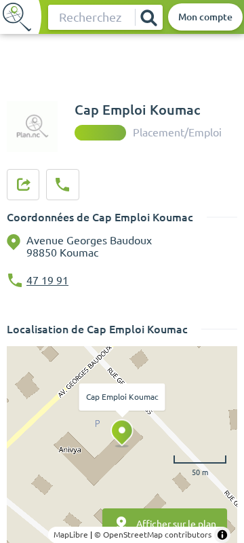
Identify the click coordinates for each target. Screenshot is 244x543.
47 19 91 (47, 280)
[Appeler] (62, 184)
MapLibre (71, 534)
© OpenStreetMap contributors (152, 534)
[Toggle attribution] (222, 535)
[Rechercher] (148, 17)
